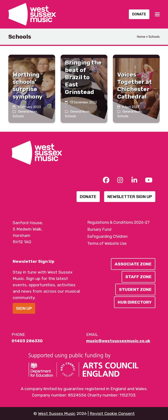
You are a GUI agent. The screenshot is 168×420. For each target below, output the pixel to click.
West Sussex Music (56, 413)
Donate (139, 14)
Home (141, 37)
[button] (157, 14)
